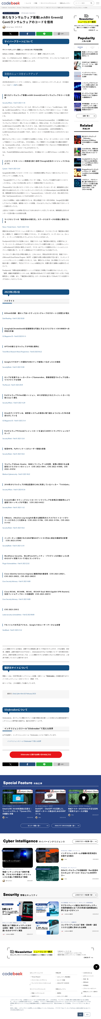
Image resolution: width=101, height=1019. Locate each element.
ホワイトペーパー (88, 976)
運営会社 (85, 982)
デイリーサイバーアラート (39, 980)
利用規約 (85, 985)
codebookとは (87, 972)
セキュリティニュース (36, 972)
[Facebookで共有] (27, 34)
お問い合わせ (87, 996)
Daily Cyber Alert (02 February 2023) (24, 693)
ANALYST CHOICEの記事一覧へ (65, 825)
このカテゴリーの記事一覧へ (84, 841)
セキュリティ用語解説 (63, 977)
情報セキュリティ (65, 3)
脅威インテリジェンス (38, 993)
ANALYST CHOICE (63, 983)
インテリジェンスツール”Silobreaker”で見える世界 (24, 741)
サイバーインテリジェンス (48, 3)
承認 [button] (80, 1014)
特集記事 (58, 972)
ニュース (28, 3)
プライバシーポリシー (89, 988)
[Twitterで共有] (10, 34)
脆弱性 (59, 993)
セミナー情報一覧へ (34, 825)
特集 (36, 3)
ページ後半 (13, 85)
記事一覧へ (86, 116)
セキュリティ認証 (62, 996)
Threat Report (36, 977)
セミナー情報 (61, 980)
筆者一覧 (85, 979)
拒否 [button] (87, 1014)
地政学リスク (35, 996)
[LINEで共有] (44, 34)
